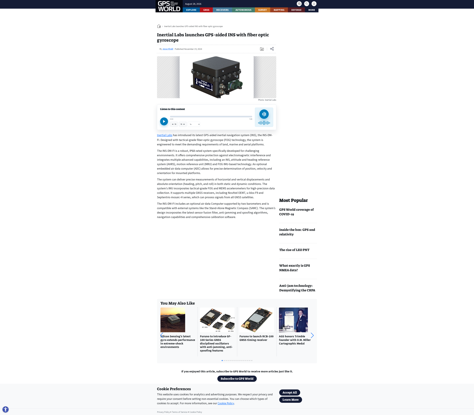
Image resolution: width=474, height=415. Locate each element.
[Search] (306, 3)
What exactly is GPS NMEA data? (294, 267)
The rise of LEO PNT (294, 250)
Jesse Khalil (167, 48)
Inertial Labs (164, 135)
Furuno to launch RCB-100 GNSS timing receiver (256, 338)
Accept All (290, 392)
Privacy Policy (163, 412)
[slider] (211, 116)
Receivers (222, 9)
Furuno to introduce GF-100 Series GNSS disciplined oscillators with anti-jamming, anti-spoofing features (216, 343)
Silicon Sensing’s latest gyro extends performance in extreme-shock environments (177, 342)
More (311, 9)
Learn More (291, 400)
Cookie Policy (226, 403)
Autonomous (243, 9)
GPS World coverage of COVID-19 (296, 212)
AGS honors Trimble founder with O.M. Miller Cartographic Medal (295, 340)
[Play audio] (164, 121)
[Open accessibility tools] (5, 409)
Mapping (279, 9)
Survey (262, 9)
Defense (296, 9)
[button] (312, 335)
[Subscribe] (299, 3)
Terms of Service (179, 412)
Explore (191, 9)
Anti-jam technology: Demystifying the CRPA (297, 288)
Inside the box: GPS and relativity (297, 232)
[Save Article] (262, 49)
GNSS (206, 9)
